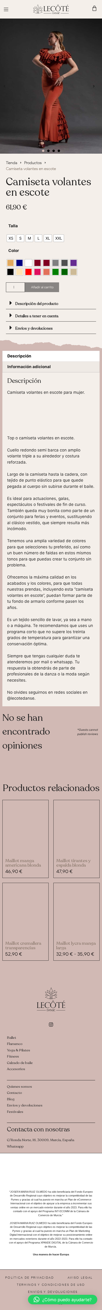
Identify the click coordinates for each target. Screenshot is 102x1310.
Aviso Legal (80, 1277)
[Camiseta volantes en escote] (51, 86)
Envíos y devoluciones (34, 328)
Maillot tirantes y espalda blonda (73, 863)
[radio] (11, 238)
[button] (4, 86)
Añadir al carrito (42, 287)
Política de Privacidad (29, 1277)
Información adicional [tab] (29, 366)
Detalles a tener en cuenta (36, 316)
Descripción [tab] (19, 356)
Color (13, 250)
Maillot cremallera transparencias (23, 945)
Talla (13, 225)
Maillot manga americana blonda (23, 863)
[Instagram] (51, 1024)
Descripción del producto (36, 303)
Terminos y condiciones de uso (51, 1284)
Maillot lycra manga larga (76, 945)
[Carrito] (94, 8)
